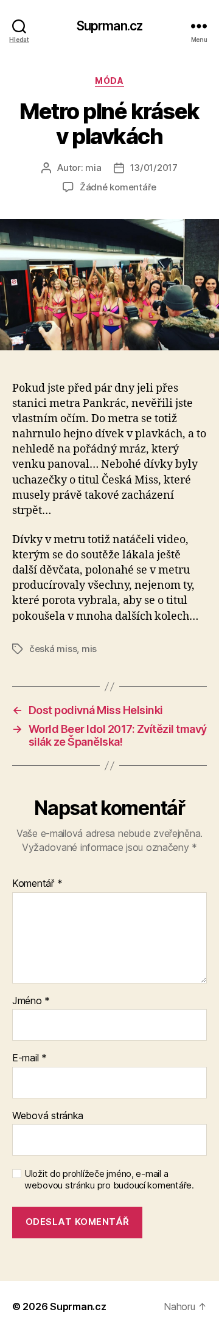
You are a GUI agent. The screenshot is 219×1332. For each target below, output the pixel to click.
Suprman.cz (109, 25)
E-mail (29, 1058)
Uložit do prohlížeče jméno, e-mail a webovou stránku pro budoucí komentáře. (109, 1179)
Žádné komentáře (118, 187)
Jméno (31, 1001)
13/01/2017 (154, 167)
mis (89, 648)
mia (93, 167)
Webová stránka (47, 1116)
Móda (109, 80)
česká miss (53, 648)
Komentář (37, 883)
